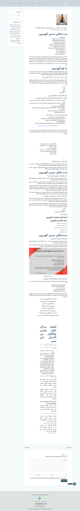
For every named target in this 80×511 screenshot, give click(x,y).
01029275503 (53, 154)
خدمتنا (27, 3)
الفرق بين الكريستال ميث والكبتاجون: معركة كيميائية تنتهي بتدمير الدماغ (14, 37)
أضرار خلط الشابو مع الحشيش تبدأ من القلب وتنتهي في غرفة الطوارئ (15, 42)
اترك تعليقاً (65, 29)
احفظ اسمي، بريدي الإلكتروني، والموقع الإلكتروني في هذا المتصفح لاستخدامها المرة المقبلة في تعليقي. (48, 477)
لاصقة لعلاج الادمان (57, 63)
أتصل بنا (9, 3)
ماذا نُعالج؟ (33, 3)
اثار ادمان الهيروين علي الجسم (62, 225)
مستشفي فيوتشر (46, 143)
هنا (44, 149)
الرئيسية (43, 3)
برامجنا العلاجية (21, 3)
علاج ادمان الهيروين (59, 29)
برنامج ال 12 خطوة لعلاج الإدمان (43, 125)
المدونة (14, 3)
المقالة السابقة (69, 447)
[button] (74, 483)
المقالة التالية (26, 447)
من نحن (39, 3)
